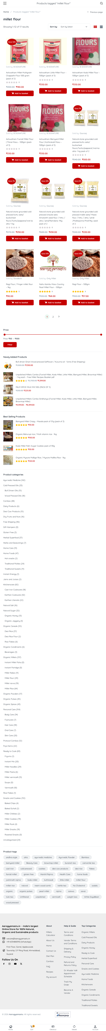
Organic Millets (10, 657)
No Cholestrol (79, 885)
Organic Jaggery (12, 621)
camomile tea (89, 863)
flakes (92, 868)
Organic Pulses (10, 699)
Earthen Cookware (13, 595)
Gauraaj (83, 133)
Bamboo (85, 857)
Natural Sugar (9, 610)
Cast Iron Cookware (13, 589)
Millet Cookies (11, 819)
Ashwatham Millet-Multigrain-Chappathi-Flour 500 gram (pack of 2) (19, 75)
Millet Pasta (10, 772)
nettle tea (62, 885)
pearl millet (44, 891)
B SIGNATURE (20, 67)
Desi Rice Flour (11, 636)
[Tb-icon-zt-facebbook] (4, 964)
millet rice (10, 885)
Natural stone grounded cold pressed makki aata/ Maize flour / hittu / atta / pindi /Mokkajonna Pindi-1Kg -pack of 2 (85, 217)
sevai (83, 891)
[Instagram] (9, 964)
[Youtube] (15, 964)
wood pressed (12, 902)
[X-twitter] (21, 964)
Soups (7, 782)
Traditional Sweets (13, 569)
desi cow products (60, 868)
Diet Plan (50, 956)
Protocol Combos (10, 740)
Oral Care (9, 730)
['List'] (101, 27)
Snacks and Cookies (12, 798)
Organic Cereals (10, 626)
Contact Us (51, 951)
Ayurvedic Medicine (12, 480)
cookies (42, 868)
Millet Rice (9, 688)
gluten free (29, 874)
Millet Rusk (9, 824)
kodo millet (32, 880)
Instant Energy (9, 574)
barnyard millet (12, 863)
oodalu (95, 885)
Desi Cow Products (11, 511)
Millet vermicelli (11, 777)
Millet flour (9, 678)
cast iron (10, 868)
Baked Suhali (10, 808)
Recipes (49, 972)
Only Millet (51, 278)
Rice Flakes (10, 641)
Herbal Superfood (11, 537)
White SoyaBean (91, 897)
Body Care (9, 714)
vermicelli (56, 897)
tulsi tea (9, 897)
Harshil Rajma (46, 874)
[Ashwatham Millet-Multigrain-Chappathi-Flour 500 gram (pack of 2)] (20, 51)
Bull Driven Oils (11, 490)
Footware (9, 720)
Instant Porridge (12, 667)
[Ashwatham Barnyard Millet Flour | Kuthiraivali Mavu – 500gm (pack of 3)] (53, 117)
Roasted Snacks (12, 834)
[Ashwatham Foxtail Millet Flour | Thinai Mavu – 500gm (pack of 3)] (20, 117)
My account (51, 977)
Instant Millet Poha (13, 662)
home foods (82, 874)
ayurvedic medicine (43, 857)
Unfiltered (24, 897)
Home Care (8, 548)
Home (10, 1029)
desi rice (78, 868)
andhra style (11, 857)
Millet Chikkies (11, 813)
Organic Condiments (12, 647)
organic (9, 891)
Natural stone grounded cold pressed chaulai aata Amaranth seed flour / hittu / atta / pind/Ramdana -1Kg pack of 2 (52, 217)
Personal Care (9, 709)
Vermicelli (9, 787)
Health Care (65, 874)
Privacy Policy (70, 957)
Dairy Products (9, 506)
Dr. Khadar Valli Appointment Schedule (70, 973)
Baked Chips (10, 803)
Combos (7, 501)
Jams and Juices (10, 579)
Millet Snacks (10, 829)
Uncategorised (9, 840)
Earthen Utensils (12, 600)
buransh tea (70, 863)
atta (26, 857)
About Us (50, 940)
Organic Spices (10, 704)
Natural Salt (8, 605)
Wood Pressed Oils (13, 495)
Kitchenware (8, 584)
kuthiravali (48, 880)
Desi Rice (9, 631)
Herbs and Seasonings (13, 543)
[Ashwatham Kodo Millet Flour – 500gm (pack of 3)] (86, 51)
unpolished (40, 897)
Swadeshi (18, 278)
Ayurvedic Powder (67, 857)
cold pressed (26, 868)
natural (25, 885)
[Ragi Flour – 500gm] (86, 263)
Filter (10, 344)
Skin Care (9, 735)
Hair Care (9, 725)
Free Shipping (9, 522)
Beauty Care (31, 863)
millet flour (80, 880)
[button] (20, 93)
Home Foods (9, 553)
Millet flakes (10, 673)
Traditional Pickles (12, 563)
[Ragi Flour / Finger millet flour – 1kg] (20, 263)
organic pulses (26, 891)
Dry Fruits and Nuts (12, 516)
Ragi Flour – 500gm (81, 284)
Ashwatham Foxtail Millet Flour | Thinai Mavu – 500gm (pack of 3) (19, 142)
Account (95, 1029)
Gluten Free (8, 532)
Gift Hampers (9, 527)
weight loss (72, 897)
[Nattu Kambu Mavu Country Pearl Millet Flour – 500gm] (53, 263)
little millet (64, 880)
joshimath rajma (13, 880)
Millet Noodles (11, 767)
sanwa (71, 891)
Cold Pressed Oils (11, 485)
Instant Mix (9, 761)
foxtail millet (11, 874)
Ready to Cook (9, 751)
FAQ (48, 966)
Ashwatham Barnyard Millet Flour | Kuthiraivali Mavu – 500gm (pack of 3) (51, 142)
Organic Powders (10, 694)
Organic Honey (11, 615)
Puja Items (8, 746)
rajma (58, 891)
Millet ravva (10, 683)
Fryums (8, 756)
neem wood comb (43, 885)
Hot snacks (9, 558)
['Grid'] (95, 27)
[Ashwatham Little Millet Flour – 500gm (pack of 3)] (53, 51)
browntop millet (51, 863)
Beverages (9, 652)
